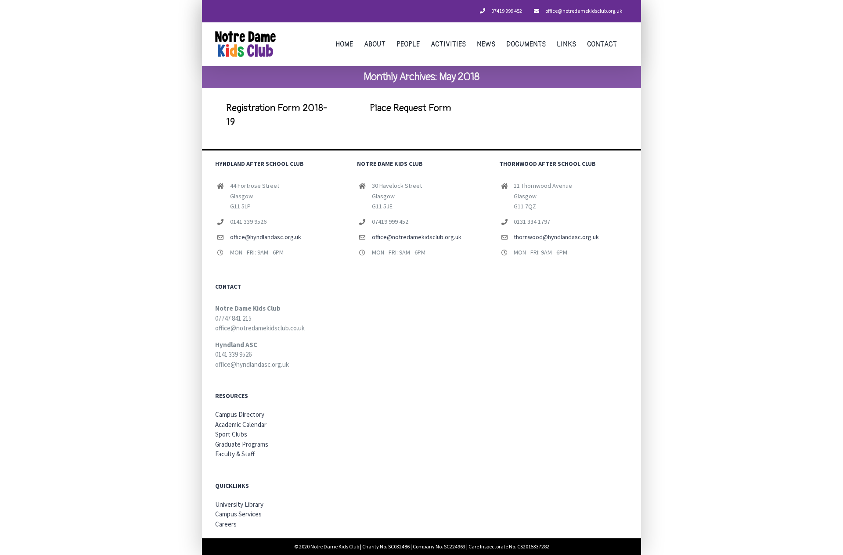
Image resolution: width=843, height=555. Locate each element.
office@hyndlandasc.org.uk (265, 237)
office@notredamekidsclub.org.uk (416, 237)
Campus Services (238, 514)
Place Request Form (410, 108)
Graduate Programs (241, 444)
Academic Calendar (241, 424)
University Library (239, 504)
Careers (226, 524)
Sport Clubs (231, 434)
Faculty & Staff (235, 454)
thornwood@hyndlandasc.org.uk (556, 237)
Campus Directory (239, 414)
